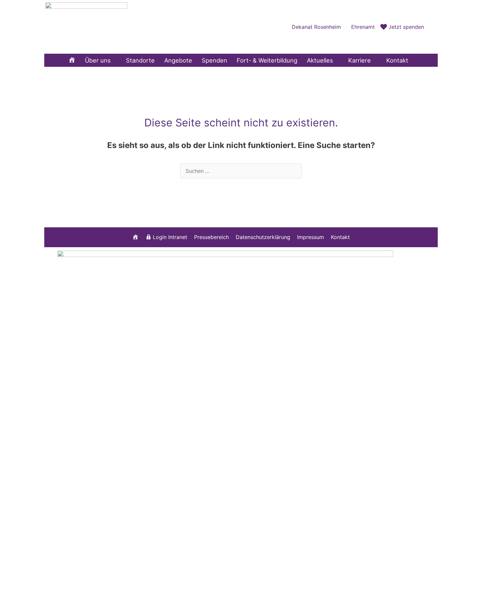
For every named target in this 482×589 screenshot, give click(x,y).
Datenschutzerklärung (263, 237)
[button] (430, 27)
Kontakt (340, 237)
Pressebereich (211, 237)
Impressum (310, 237)
